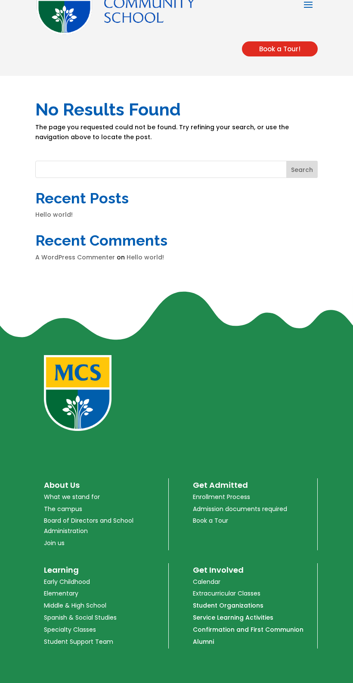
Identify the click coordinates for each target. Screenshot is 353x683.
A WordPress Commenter (75, 257)
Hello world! (54, 214)
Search (302, 169)
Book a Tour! (279, 48)
